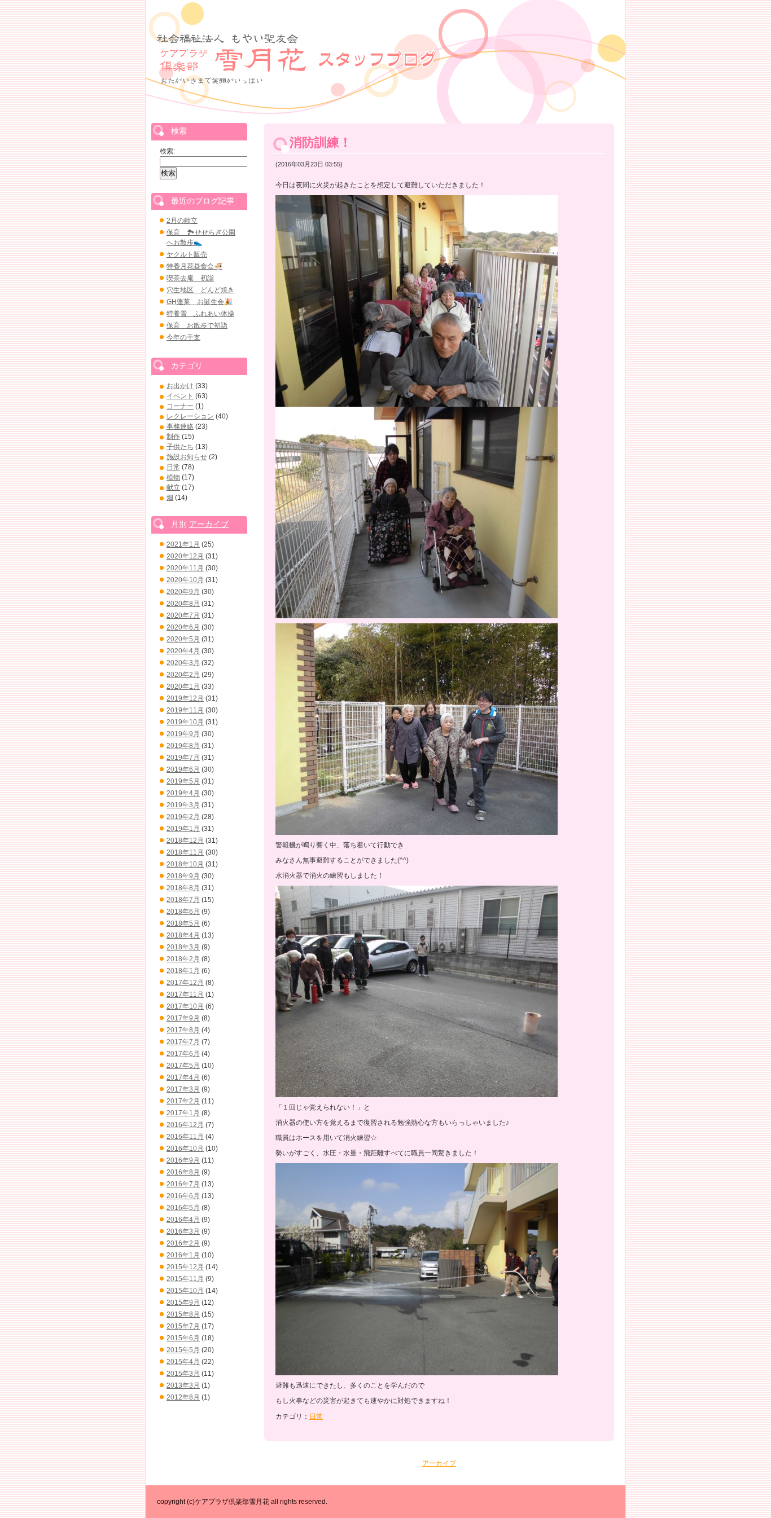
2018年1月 (183, 971)
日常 (316, 1416)
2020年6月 (183, 627)
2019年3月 (183, 805)
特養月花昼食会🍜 (194, 266)
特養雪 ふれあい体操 (200, 314)
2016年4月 (183, 1220)
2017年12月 (185, 983)
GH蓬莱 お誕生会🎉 (200, 302)
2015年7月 (183, 1326)
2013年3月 (183, 1385)
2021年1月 (183, 544)
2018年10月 (185, 864)
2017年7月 (183, 1042)
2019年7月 (183, 758)
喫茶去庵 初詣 (190, 278)
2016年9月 (183, 1160)
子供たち (180, 447)
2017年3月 (183, 1089)
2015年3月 (183, 1374)
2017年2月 (183, 1101)
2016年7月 (183, 1184)
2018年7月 (183, 900)
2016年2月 (183, 1243)
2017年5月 (183, 1066)
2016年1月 (183, 1255)
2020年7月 (183, 615)
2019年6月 (183, 769)
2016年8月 (183, 1172)
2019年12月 (185, 698)
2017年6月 (183, 1054)
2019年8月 (183, 746)
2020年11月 (185, 568)
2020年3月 (183, 663)
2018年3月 (183, 947)
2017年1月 (183, 1113)
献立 (173, 487)
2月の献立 (182, 221)
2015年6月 (183, 1338)
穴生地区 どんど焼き (200, 290)
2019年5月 (183, 781)
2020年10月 (185, 580)
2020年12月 (185, 556)
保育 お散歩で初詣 (197, 325)
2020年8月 (183, 604)
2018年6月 (183, 912)
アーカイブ (439, 1463)
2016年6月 (183, 1196)
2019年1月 (183, 829)
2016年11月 (185, 1137)
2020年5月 (183, 639)
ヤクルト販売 (187, 254)
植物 (173, 477)
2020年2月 (183, 675)
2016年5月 (183, 1208)
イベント (180, 396)
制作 (173, 437)
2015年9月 (183, 1302)
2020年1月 (183, 686)
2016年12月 (185, 1125)
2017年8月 (183, 1030)
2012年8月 (183, 1397)
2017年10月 (185, 1006)
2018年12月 (185, 840)
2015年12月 (185, 1267)
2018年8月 (183, 888)
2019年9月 (183, 734)
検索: (167, 151)
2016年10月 (185, 1148)
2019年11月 (185, 710)
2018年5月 (183, 923)
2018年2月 (183, 959)
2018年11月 (185, 852)
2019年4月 (183, 793)
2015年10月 (185, 1291)
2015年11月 (185, 1279)
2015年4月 (183, 1362)
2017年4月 (183, 1077)
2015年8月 (183, 1314)
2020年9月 (183, 592)
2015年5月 (183, 1350)
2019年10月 (185, 722)
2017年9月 (183, 1018)
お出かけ (180, 386)
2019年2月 (183, 817)
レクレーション (190, 416)
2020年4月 (183, 651)
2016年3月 (183, 1231)
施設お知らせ (187, 457)
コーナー (180, 406)
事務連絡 (180, 426)
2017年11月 (185, 994)
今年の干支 (183, 337)
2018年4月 (183, 935)
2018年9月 (183, 876)
